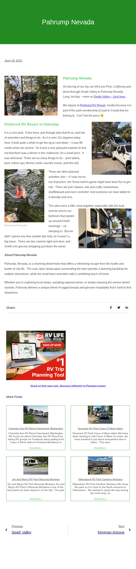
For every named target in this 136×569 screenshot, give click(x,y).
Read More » (36, 448)
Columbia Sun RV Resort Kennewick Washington (35, 428)
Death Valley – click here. (110, 96)
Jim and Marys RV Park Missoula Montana (36, 479)
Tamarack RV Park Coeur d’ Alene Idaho (100, 428)
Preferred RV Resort (92, 105)
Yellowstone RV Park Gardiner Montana (100, 479)
